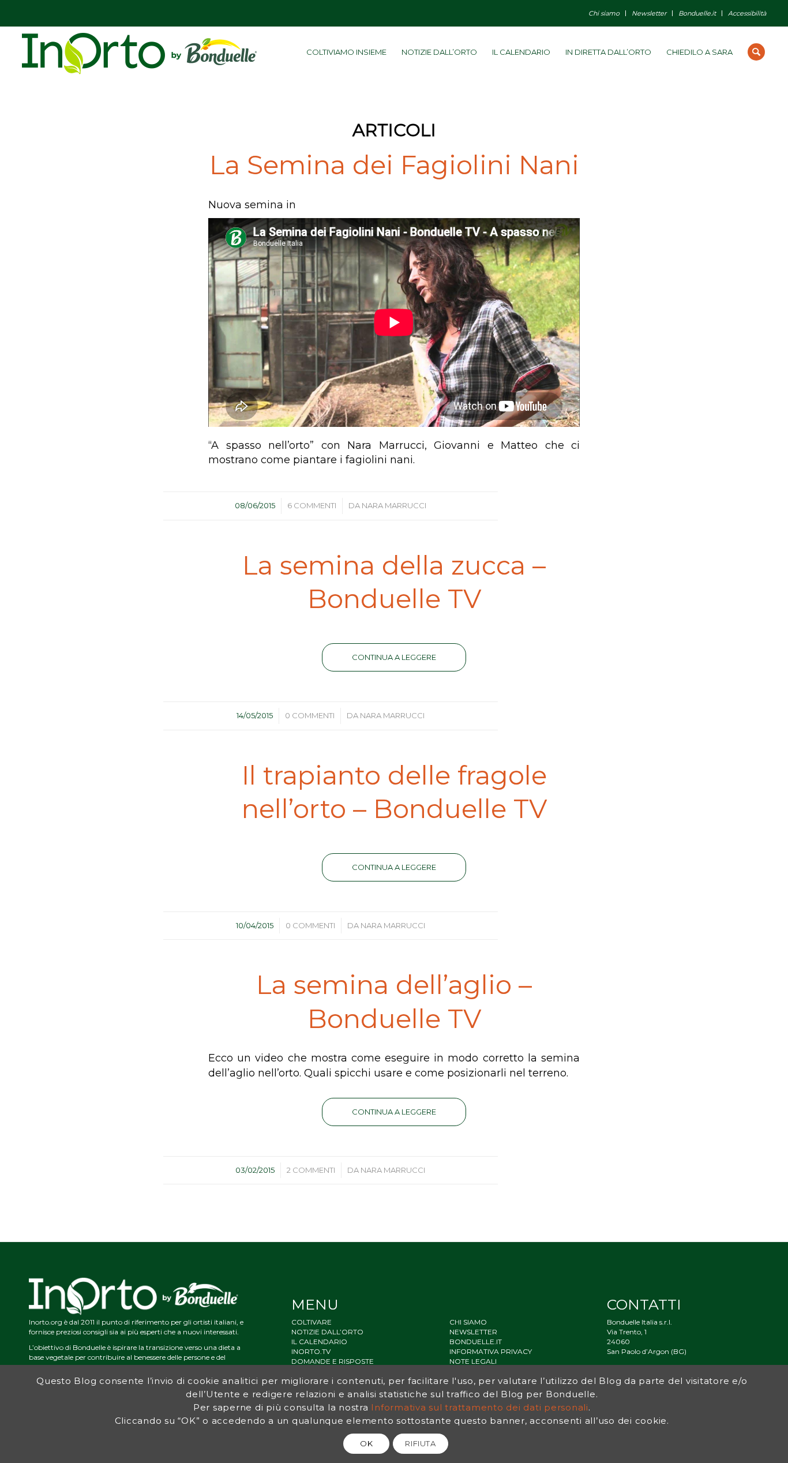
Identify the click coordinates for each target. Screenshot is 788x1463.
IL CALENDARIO (319, 1341)
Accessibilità (747, 13)
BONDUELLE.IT (475, 1341)
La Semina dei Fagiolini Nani (394, 165)
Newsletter (649, 13)
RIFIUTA (420, 1443)
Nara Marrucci (394, 505)
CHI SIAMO (468, 1322)
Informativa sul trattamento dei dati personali (479, 1407)
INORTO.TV (311, 1351)
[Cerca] (756, 52)
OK (366, 1443)
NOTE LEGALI (473, 1361)
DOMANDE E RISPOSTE (332, 1361)
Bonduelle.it (697, 13)
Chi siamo (604, 13)
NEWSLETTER (473, 1331)
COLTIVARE (311, 1322)
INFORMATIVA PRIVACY (490, 1351)
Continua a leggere (394, 657)
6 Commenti (311, 505)
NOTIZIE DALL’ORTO (327, 1331)
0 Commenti (310, 715)
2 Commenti (311, 1170)
